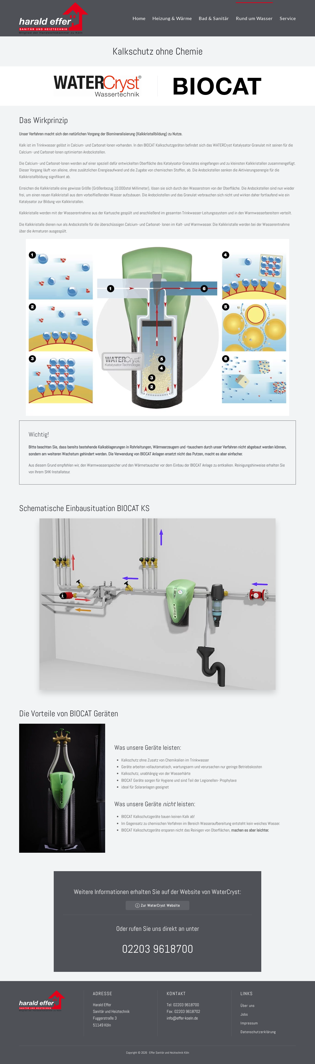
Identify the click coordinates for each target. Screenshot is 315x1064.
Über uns (248, 1005)
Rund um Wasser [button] (254, 18)
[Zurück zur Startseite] (53, 18)
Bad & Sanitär (214, 18)
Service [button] (288, 18)
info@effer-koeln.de (182, 1018)
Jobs (244, 1014)
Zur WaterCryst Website (160, 905)
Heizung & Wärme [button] (172, 18)
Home (139, 18)
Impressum (249, 1023)
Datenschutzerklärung (258, 1031)
